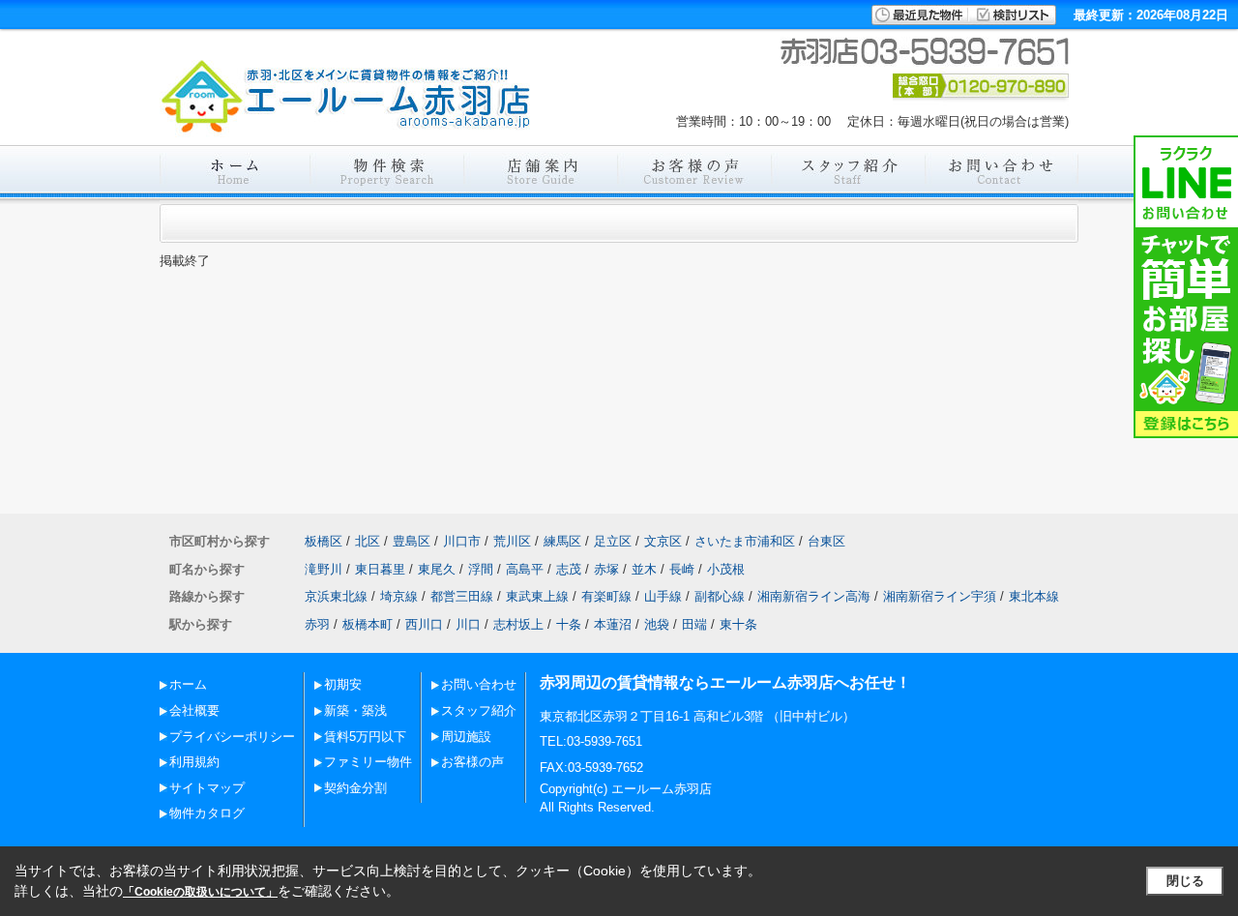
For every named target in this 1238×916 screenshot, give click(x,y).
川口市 (462, 541)
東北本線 (1034, 596)
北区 (367, 541)
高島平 (525, 569)
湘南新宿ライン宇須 (939, 596)
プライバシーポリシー (232, 736)
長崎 (681, 569)
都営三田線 (461, 596)
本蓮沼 (613, 624)
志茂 (568, 569)
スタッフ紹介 (478, 710)
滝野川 (323, 569)
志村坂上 (518, 624)
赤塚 (606, 569)
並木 (644, 569)
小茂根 (726, 569)
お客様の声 (472, 761)
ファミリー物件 (368, 761)
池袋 (656, 624)
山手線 (663, 596)
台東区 (826, 541)
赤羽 (317, 624)
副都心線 (719, 596)
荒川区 (512, 541)
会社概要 (194, 710)
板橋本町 (367, 624)
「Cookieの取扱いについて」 (200, 892)
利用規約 (194, 761)
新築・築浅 (355, 710)
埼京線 (399, 596)
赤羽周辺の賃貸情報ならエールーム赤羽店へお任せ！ (725, 682)
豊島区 (411, 541)
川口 (468, 624)
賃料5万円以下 (365, 736)
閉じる (1185, 880)
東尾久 (437, 569)
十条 (568, 624)
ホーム (188, 684)
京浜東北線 (336, 596)
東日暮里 (380, 569)
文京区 (663, 541)
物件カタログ (207, 813)
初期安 (343, 684)
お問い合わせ (478, 684)
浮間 (480, 569)
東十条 (738, 624)
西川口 (424, 624)
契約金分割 (355, 788)
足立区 (613, 541)
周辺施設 (466, 736)
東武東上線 (537, 596)
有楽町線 (606, 596)
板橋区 (323, 541)
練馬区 (562, 541)
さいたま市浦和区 (744, 541)
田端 (694, 624)
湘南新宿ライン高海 (813, 596)
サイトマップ (207, 788)
